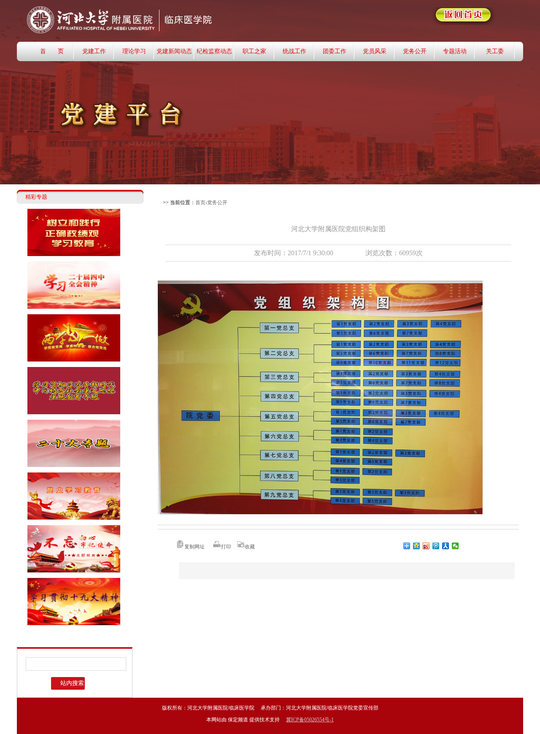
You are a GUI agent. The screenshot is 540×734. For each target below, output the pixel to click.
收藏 (250, 547)
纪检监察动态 (214, 51)
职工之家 (254, 51)
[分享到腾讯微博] (436, 545)
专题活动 (455, 51)
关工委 (495, 51)
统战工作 (294, 51)
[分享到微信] (455, 545)
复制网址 (194, 547)
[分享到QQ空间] (416, 545)
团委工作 (334, 51)
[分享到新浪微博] (426, 545)
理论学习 (134, 51)
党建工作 (94, 51)
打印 (226, 547)
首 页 (52, 51)
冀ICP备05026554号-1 (310, 720)
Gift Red (164, 20)
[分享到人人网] (445, 545)
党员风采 (374, 51)
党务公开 (415, 51)
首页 (200, 202)
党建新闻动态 (174, 51)
